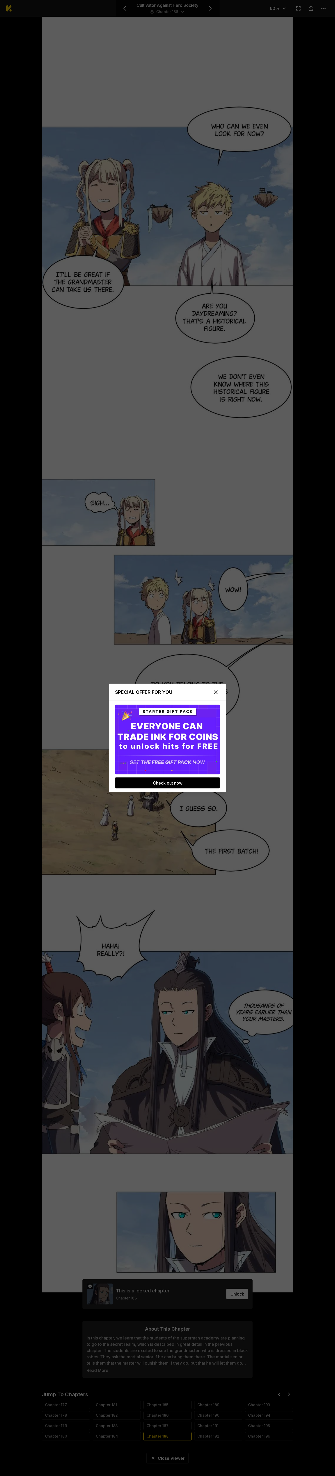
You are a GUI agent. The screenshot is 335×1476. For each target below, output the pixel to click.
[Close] (215, 692)
